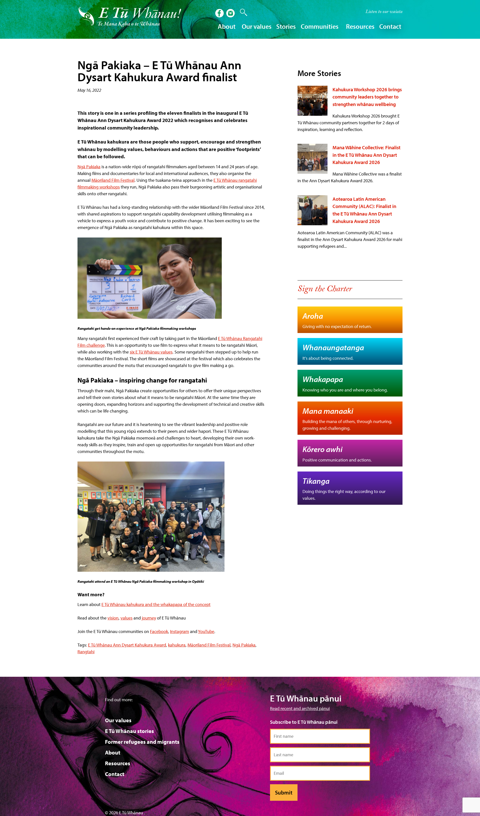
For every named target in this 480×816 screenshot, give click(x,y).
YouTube (206, 631)
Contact (390, 26)
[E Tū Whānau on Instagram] (231, 14)
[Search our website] (241, 13)
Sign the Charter (325, 290)
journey (149, 618)
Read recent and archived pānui (300, 708)
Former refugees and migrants (142, 741)
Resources (117, 763)
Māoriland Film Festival (113, 180)
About (112, 752)
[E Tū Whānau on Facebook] (220, 14)
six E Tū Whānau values (151, 352)
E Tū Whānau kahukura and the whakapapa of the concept (156, 604)
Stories (286, 26)
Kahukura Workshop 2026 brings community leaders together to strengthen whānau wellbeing (367, 96)
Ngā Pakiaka (89, 167)
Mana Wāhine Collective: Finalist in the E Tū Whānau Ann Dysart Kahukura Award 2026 (366, 154)
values (126, 618)
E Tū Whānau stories (129, 731)
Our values (118, 720)
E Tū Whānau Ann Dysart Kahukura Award (127, 645)
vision (113, 618)
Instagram (179, 631)
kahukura (177, 645)
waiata (384, 12)
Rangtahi (86, 651)
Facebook (159, 631)
